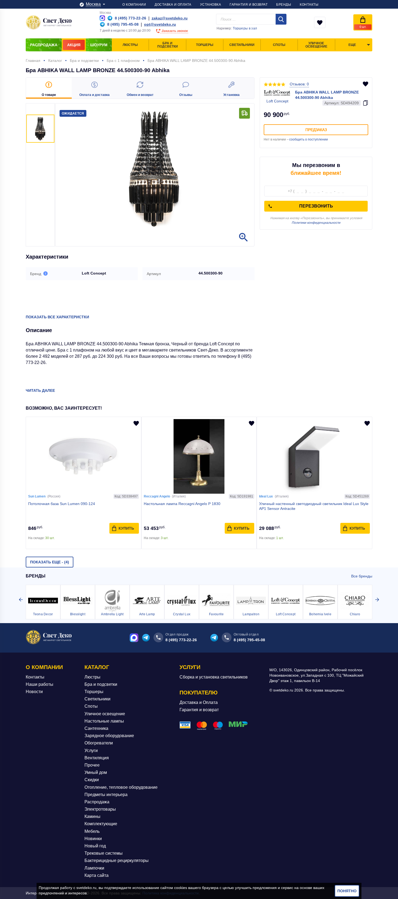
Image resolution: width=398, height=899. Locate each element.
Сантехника (96, 728)
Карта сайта (96, 875)
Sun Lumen (36, 496)
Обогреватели (98, 743)
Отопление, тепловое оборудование (121, 787)
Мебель (92, 831)
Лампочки (94, 868)
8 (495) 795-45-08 (249, 640)
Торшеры (93, 691)
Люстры (92, 677)
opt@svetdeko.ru (160, 24)
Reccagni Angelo (157, 496)
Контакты (35, 677)
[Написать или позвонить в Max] (102, 18)
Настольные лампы (104, 721)
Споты (91, 706)
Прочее (92, 765)
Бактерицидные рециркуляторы (116, 860)
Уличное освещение (104, 713)
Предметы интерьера (106, 794)
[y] (281, 19)
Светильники (97, 699)
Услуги (91, 750)
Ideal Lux (266, 496)
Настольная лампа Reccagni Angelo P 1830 (182, 504)
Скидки (91, 779)
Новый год (95, 846)
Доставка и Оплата (199, 702)
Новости (34, 691)
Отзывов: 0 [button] (299, 84)
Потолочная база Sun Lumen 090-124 (61, 504)
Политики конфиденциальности (316, 223)
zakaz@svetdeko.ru (170, 18)
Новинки (93, 838)
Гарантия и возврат (199, 709)
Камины (92, 816)
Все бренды (361, 576)
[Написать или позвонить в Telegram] (110, 18)
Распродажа (96, 802)
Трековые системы (103, 853)
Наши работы (39, 684)
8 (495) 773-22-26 (181, 640)
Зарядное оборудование (109, 735)
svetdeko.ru (86, 887)
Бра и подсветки (100, 684)
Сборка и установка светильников (214, 677)
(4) (49, 562)
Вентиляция (96, 758)
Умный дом (95, 772)
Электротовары (100, 809)
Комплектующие (100, 823)
